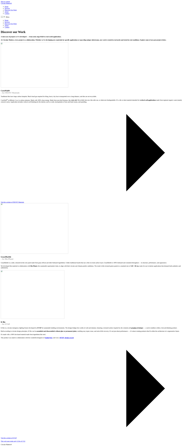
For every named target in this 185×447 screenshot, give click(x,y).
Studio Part (48, 338)
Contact (7, 13)
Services (7, 8)
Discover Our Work (11, 10)
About (6, 12)
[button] (92, 17)
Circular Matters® (6, 3)
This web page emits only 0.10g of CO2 (13, 441)
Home (6, 6)
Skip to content (5, 1)
